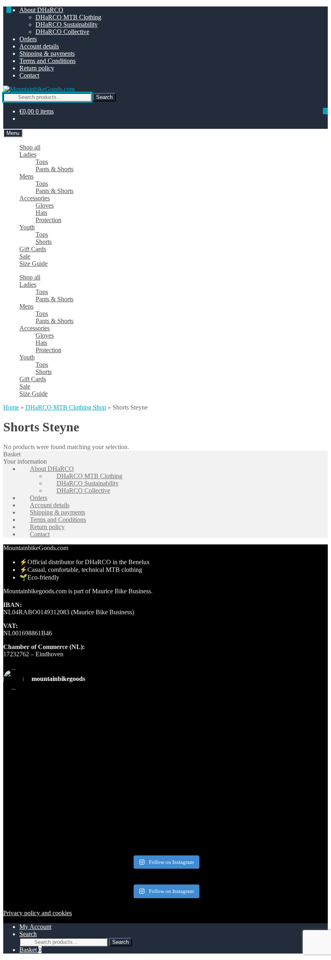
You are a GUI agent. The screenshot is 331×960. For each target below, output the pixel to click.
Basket (30, 949)
